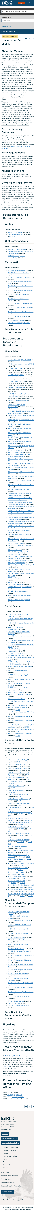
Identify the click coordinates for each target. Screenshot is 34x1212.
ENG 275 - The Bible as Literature (18, 489)
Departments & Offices (9, 1138)
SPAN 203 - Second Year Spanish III (19, 600)
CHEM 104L (20, 814)
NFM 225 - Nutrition (14, 1003)
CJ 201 (18, 710)
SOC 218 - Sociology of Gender (17, 705)
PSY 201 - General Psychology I (17, 671)
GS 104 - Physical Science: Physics (19, 859)
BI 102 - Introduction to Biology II (18, 764)
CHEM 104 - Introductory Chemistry (19, 812)
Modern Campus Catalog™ (22, 1209)
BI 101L (19, 762)
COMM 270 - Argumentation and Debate (21, 420)
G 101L (19, 848)
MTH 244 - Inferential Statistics (18, 294)
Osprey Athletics (7, 1192)
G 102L (26, 852)
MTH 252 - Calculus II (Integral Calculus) (20, 303)
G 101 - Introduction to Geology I (18, 846)
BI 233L (19, 805)
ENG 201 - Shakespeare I (15, 450)
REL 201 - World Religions (16, 584)
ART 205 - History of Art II (16, 375)
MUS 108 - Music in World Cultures (19, 534)
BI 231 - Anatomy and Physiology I (18, 794)
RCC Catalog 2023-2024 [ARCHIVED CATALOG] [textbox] (14, 11)
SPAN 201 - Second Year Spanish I (18, 591)
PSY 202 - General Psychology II (18, 675)
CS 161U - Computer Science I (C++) (19, 929)
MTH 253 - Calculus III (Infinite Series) (20, 307)
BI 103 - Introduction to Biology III (18, 768)
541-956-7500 (6, 1129)
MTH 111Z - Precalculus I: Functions (18, 273)
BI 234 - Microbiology (14, 807)
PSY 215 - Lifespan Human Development (20, 679)
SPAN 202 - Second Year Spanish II (19, 595)
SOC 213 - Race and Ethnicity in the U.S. (20, 701)
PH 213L (22, 896)
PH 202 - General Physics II (16, 876)
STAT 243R (6, 1066)
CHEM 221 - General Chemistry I (18, 827)
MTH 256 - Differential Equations (18, 316)
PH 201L (13, 874)
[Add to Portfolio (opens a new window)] (25, 38)
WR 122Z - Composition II (16, 234)
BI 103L (19, 771)
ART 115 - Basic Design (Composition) (19, 360)
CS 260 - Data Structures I (16, 938)
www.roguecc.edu (18, 1097)
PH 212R (30, 891)
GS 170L (20, 870)
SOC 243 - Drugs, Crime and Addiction (20, 729)
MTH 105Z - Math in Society (16, 271)
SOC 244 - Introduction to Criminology (20, 734)
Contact (5, 1134)
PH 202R (22, 878)
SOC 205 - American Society (17, 699)
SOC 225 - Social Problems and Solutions (21, 712)
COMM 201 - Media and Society (18, 400)
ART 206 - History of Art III (16, 381)
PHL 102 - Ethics (13, 582)
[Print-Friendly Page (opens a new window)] (29, 38)
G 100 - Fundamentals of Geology (18, 944)
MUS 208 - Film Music (15, 550)
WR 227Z (12, 237)
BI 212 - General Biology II (16, 786)
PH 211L (21, 887)
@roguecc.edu (17, 1095)
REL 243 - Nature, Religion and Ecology (20, 587)
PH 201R (21, 874)
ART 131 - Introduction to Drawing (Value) (21, 364)
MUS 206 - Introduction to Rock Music (20, 545)
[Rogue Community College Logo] (7, 3)
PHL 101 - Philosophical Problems (18, 578)
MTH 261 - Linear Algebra (16, 320)
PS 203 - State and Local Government (20, 666)
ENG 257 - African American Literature (20, 480)
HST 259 (27, 727)
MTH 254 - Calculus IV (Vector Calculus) (20, 312)
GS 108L (20, 865)
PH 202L (13, 878)
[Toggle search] (29, 2)
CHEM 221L (20, 829)
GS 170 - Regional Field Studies (18, 868)
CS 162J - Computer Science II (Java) (19, 925)
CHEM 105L (28, 820)
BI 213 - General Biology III (16, 790)
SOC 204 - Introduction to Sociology (19, 694)
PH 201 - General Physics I (16, 872)
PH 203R (22, 883)
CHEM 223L (20, 842)
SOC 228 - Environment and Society (19, 716)
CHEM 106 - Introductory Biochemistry (20, 822)
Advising (10, 1095)
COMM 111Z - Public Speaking (17, 249)
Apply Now (21, 3)
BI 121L (28, 775)
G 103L (28, 857)
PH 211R (29, 887)
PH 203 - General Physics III (16, 881)
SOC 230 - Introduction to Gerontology (20, 721)
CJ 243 (18, 731)
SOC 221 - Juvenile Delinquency (18, 708)
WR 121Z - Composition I (15, 232)
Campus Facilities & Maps (10, 1143)
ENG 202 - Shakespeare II (16, 452)
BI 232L (19, 801)
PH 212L (21, 891)
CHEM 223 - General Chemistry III (18, 840)
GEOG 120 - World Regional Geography (20, 636)
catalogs (8, 1207)
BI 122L (29, 779)
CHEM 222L (20, 835)
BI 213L (13, 792)
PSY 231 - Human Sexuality (16, 692)
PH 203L (13, 883)
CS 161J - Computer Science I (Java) (19, 920)
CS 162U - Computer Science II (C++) (19, 933)
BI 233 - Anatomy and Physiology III (19, 803)
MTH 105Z (7, 1056)
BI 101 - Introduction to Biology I (18, 760)
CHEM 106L (20, 825)
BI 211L (13, 784)
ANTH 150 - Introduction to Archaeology (20, 619)
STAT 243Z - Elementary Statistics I (19, 323)
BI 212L (13, 788)
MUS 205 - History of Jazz (16, 543)
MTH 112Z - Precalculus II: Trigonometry (20, 277)
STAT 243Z (16, 1056)
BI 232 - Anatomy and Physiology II (19, 799)
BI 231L (19, 797)
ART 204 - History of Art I (16, 368)
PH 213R (30, 896)
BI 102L (19, 766)
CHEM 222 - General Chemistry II (18, 833)
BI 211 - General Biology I (15, 781)
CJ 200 (18, 736)
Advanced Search (7, 26)
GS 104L (19, 861)
